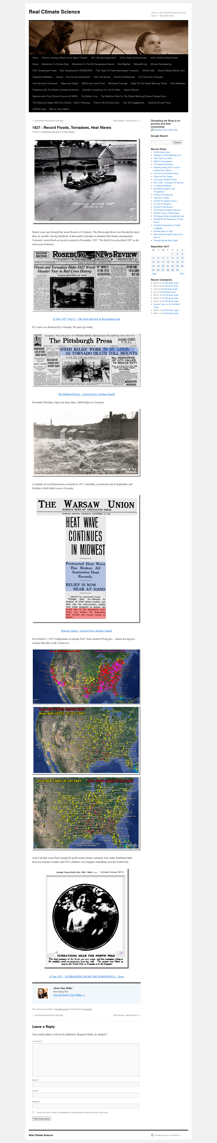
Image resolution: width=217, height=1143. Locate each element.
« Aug (153, 273)
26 (158, 270)
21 (168, 265)
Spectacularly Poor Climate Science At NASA (55, 96)
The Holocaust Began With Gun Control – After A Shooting (61, 102)
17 (182, 261)
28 (168, 270)
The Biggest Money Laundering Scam (169, 216)
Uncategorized (61, 1009)
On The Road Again (162, 152)
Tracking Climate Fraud (159, 102)
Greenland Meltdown (43, 76)
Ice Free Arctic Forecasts (150, 76)
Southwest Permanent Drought (47, 120)
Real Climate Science (54, 11)
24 (182, 265)
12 (158, 261)
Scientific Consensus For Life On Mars (101, 89)
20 (163, 265)
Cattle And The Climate (163, 176)
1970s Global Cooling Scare (133, 57)
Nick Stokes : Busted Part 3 (127, 120)
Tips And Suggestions (133, 102)
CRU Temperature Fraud (44, 70)
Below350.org (140, 64)
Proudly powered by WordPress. (167, 1135)
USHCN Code (39, 109)
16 (177, 261)
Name (35, 1079)
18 (153, 265)
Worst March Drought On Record (167, 209)
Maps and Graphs (69, 83)
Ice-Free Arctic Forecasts (45, 83)
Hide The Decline (102, 76)
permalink (87, 1009)
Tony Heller (69, 131)
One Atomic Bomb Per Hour (165, 179)
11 (153, 261)
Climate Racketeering (160, 64)
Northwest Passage (117, 83)
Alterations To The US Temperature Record (93, 64)
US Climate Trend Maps (163, 164)
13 (163, 261)
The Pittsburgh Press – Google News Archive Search (86, 394)
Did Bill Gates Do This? (163, 231)
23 (177, 265)
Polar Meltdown (177, 83)
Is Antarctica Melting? (162, 185)
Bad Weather (124, 64)
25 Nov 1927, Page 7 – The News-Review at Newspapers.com (86, 319)
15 (172, 261)
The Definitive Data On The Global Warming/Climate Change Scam (133, 96)
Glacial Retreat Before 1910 (171, 70)
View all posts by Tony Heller (69, 994)
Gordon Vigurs (160, 304)
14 (168, 261)
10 (182, 257)
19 (158, 265)
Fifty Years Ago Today (163, 158)
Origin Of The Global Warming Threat (149, 83)
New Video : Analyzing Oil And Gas (169, 182)
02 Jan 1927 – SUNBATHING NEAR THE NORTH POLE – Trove (86, 976)
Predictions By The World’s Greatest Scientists (56, 89)
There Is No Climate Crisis (106, 102)
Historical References (124, 76)
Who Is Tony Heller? (59, 109)
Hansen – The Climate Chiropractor (73, 76)
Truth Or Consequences (163, 161)
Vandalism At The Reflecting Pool (167, 155)
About (35, 64)
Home (35, 57)
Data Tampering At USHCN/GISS (76, 70)
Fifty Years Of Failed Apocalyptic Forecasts (117, 70)
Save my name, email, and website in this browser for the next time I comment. (72, 1112)
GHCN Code (148, 70)
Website (36, 1101)
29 (172, 270)
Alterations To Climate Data (55, 64)
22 (172, 265)
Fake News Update (161, 197)
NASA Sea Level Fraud (93, 83)
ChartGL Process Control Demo (167, 213)
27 (163, 270)
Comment (37, 1041)
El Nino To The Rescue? (163, 194)
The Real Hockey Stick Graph (166, 240)
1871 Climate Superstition (103, 57)
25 (153, 270)
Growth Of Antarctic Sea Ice (165, 200)
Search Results (131, 89)
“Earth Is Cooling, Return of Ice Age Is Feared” (64, 57)
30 (177, 270)
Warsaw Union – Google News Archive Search (86, 630)
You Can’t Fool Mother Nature (166, 173)
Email (35, 1090)
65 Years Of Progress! (163, 203)
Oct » (182, 273)
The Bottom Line (89, 96)
